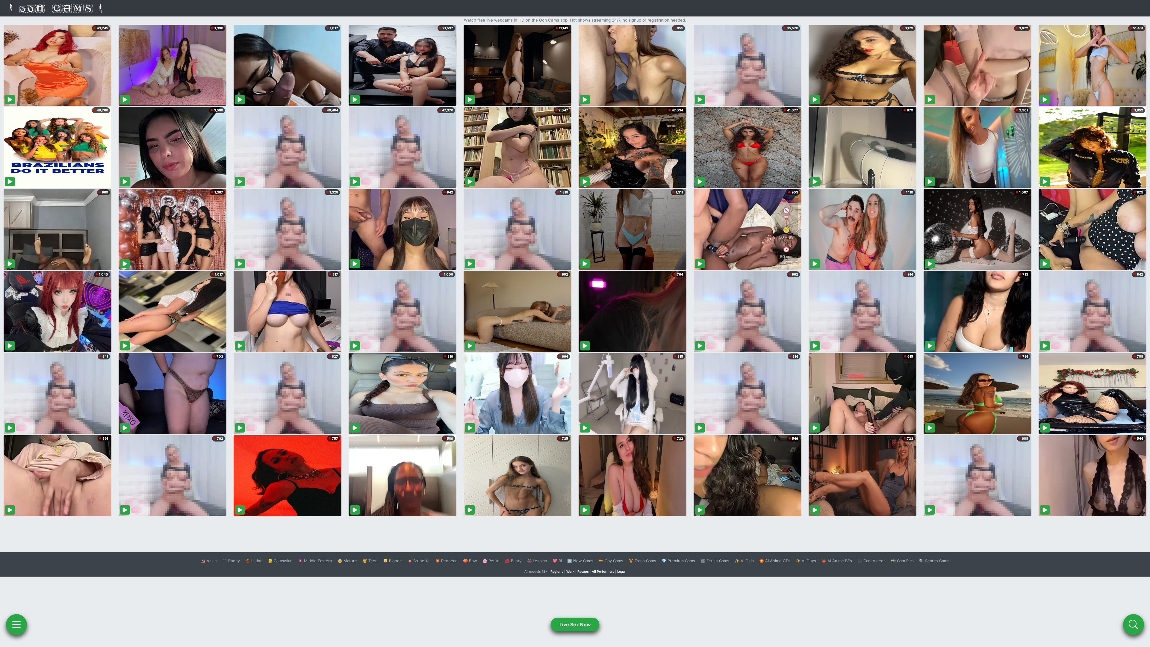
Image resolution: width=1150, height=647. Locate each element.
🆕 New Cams (580, 560)
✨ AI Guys (806, 560)
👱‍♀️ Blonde (392, 560)
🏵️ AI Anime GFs (774, 560)
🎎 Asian (209, 560)
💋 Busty (513, 560)
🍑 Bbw (470, 560)
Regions (556, 571)
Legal (621, 571)
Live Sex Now (575, 625)
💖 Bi (557, 560)
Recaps (583, 571)
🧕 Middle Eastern (315, 560)
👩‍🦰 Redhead (446, 560)
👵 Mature (347, 560)
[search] (1133, 624)
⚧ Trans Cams (642, 560)
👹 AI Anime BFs (836, 560)
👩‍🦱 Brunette (418, 560)
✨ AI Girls (744, 560)
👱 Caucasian (280, 560)
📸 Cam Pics (902, 560)
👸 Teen (370, 560)
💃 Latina (253, 560)
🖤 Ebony (231, 560)
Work (570, 571)
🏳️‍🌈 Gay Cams (611, 560)
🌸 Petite (491, 560)
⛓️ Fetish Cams (714, 560)
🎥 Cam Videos (871, 560)
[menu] (16, 624)
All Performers (603, 571)
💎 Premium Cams (678, 560)
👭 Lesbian (537, 560)
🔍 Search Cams (934, 560)
